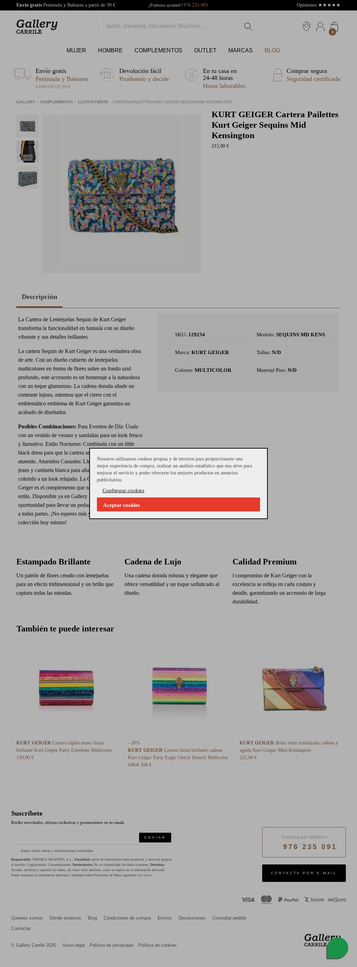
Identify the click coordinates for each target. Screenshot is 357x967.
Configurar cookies (123, 490)
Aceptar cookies (121, 505)
